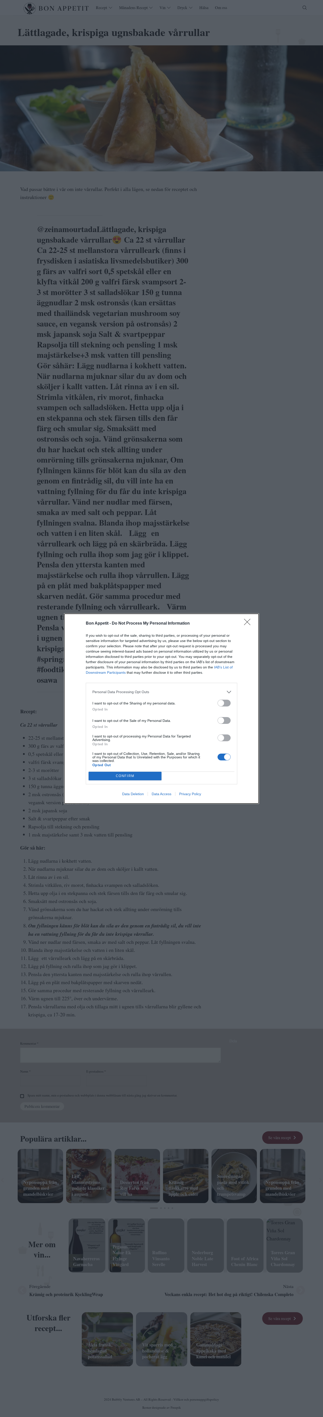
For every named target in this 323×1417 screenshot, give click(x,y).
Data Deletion (133, 794)
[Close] (249, 623)
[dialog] (161, 708)
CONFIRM (125, 776)
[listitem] (161, 692)
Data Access (161, 794)
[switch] (224, 703)
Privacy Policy (190, 794)
